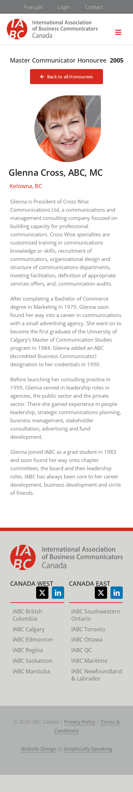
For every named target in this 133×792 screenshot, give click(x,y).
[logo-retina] (52, 22)
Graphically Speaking (88, 748)
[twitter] (42, 592)
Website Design (38, 748)
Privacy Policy (79, 721)
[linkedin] (58, 592)
